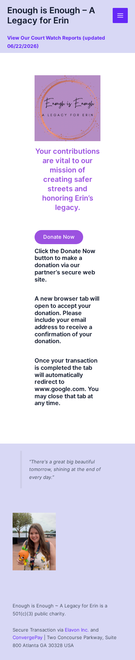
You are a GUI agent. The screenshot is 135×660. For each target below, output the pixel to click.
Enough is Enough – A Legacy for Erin (51, 15)
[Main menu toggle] (120, 15)
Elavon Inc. (77, 630)
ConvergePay (27, 637)
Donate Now (59, 237)
